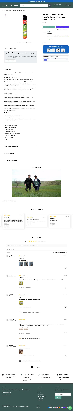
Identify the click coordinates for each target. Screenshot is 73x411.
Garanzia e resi (40, 394)
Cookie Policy (40, 400)
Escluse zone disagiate (64, 36)
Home (3, 10)
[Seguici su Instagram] (39, 407)
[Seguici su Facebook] (37, 407)
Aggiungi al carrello (49, 26)
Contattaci (40, 392)
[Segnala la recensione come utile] (65, 268)
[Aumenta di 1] (54, 42)
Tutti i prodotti (8, 10)
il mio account (56, 5)
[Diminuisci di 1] (48, 42)
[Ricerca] (49, 5)
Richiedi (58, 397)
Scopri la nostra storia (6, 394)
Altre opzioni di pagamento (62, 29)
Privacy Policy (40, 398)
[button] (8, 224)
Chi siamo (40, 389)
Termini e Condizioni (42, 396)
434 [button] (39, 367)
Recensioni (40, 390)
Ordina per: (55, 252)
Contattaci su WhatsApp (10, 60)
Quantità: (44, 42)
